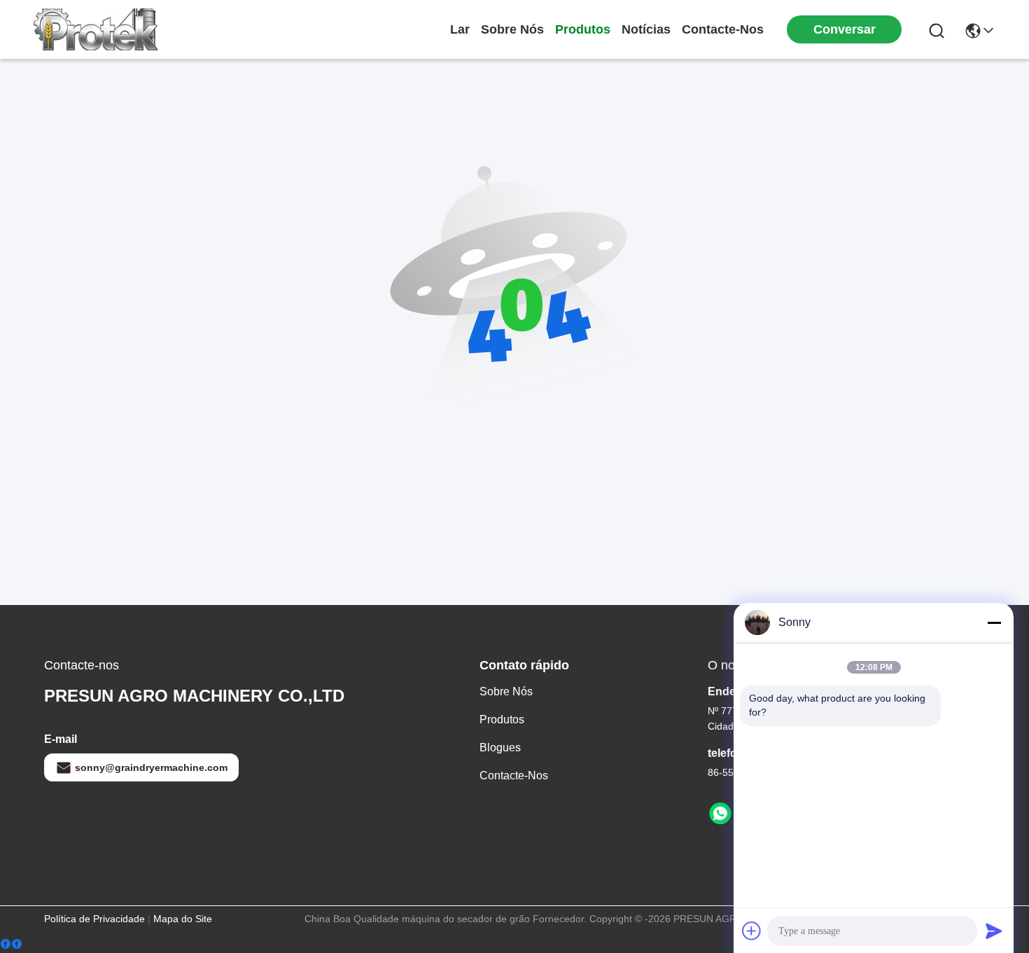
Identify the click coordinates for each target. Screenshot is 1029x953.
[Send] (994, 930)
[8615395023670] (720, 813)
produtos (582, 29)
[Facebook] (11, 944)
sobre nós (512, 29)
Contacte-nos (723, 29)
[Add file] (752, 930)
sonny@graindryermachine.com (151, 767)
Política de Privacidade (94, 918)
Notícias (646, 29)
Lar (460, 29)
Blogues (500, 747)
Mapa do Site (182, 918)
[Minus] (994, 622)
